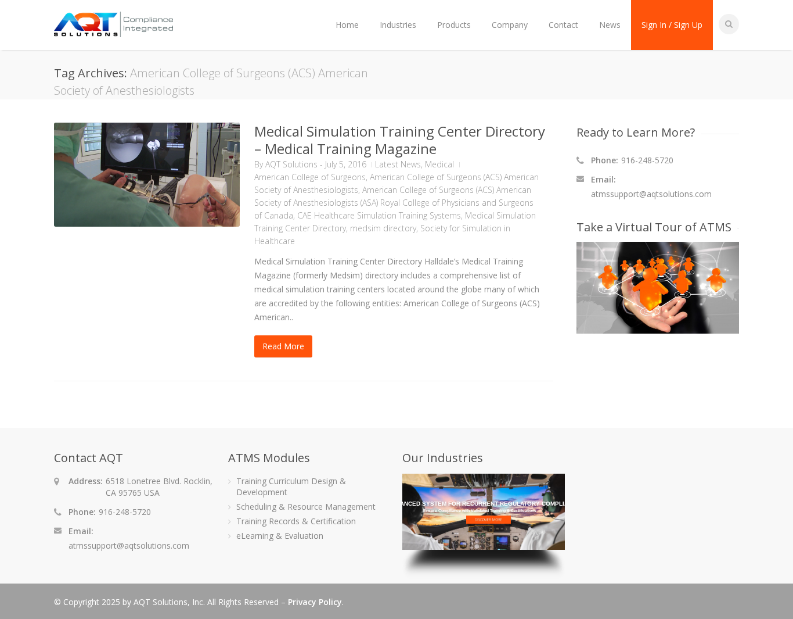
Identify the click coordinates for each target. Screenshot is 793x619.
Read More (283, 346)
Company (510, 24)
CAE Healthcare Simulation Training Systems (379, 215)
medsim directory (383, 228)
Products (454, 24)
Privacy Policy (315, 601)
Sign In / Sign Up (671, 24)
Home (347, 24)
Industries (398, 24)
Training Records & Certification (296, 521)
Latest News (398, 164)
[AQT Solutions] (113, 31)
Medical (439, 164)
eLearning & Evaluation (279, 535)
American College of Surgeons (310, 177)
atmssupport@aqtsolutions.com (651, 193)
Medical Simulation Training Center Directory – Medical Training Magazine (399, 139)
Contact (563, 24)
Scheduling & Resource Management (306, 506)
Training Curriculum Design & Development (291, 486)
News (610, 24)
